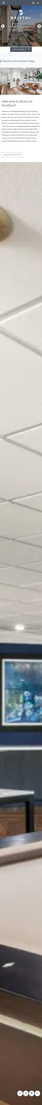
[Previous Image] (2, 26)
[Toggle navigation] (4, 3)
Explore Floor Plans (11, 155)
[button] (33, 3)
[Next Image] (39, 26)
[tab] (11, 44)
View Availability (19, 49)
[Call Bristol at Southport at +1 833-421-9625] (38, 3)
